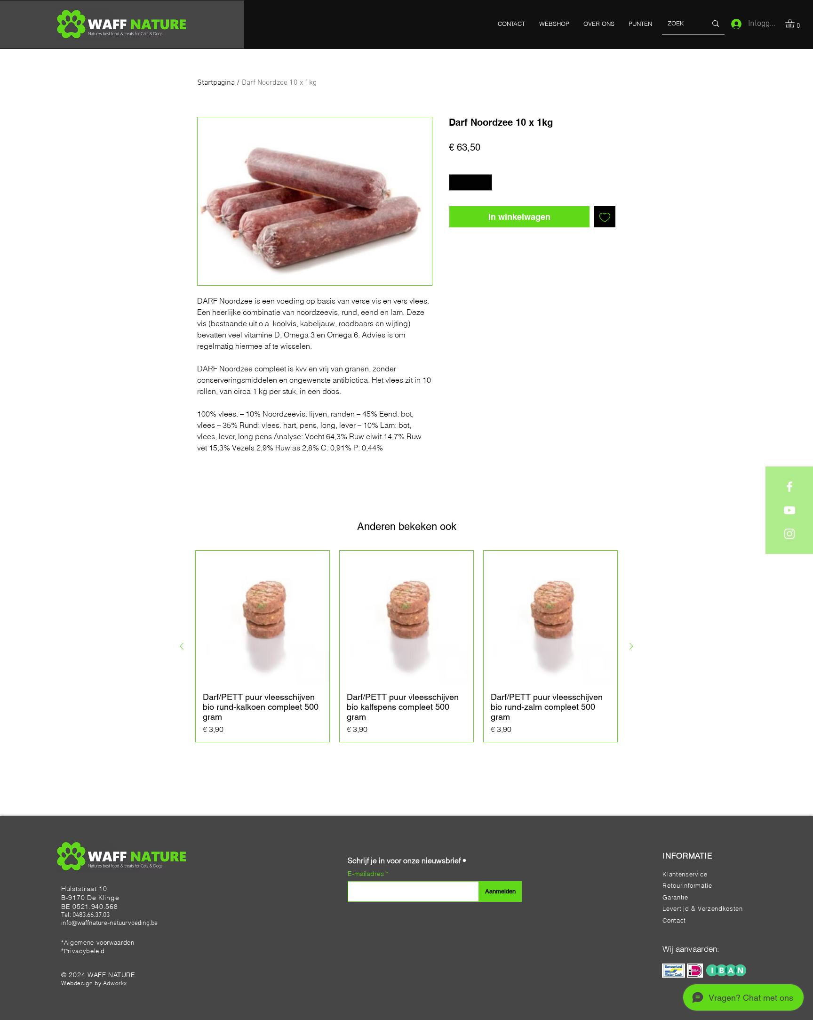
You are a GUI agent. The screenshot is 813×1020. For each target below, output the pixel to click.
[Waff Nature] (789, 487)
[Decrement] (456, 183)
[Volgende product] (631, 646)
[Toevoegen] (605, 217)
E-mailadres (367, 873)
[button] (795, 23)
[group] (406, 646)
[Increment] (485, 183)
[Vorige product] (181, 646)
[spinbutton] (471, 183)
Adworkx (115, 983)
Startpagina (216, 83)
